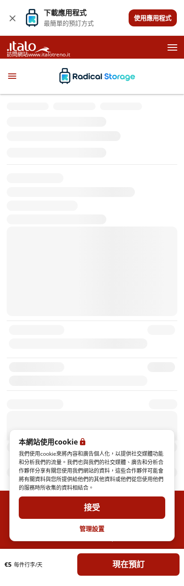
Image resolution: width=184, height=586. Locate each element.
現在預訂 (129, 564)
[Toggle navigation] (12, 76)
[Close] (12, 18)
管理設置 (92, 528)
